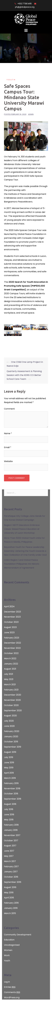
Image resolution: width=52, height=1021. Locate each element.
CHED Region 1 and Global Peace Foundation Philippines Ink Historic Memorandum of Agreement (21, 563)
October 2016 (11, 876)
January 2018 (11, 830)
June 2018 (9, 814)
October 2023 (11, 622)
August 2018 (10, 804)
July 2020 (9, 720)
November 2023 (12, 616)
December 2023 (12, 611)
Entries (9, 987)
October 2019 (11, 741)
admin (31, 114)
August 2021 (10, 668)
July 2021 (8, 674)
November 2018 (12, 788)
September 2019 (12, 746)
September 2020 (13, 710)
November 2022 (12, 648)
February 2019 (11, 783)
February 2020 (11, 731)
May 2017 (8, 856)
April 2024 (9, 606)
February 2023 (11, 637)
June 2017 (9, 850)
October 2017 (11, 840)
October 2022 (11, 653)
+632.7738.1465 (24, 3)
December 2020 (12, 694)
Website (8, 461)
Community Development (17, 934)
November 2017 (12, 835)
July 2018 (8, 809)
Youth (11, 79)
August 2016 (10, 887)
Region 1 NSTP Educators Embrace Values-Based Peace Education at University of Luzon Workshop (22, 529)
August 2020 (10, 715)
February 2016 (11, 902)
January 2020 (11, 736)
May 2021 (8, 679)
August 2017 (10, 845)
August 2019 (10, 752)
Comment (9, 408)
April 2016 (9, 897)
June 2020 (9, 726)
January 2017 (11, 871)
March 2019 (10, 778)
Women (8, 950)
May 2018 (8, 819)
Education (9, 939)
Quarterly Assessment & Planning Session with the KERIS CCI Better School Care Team (24, 375)
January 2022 (11, 663)
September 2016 (12, 882)
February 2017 (11, 866)
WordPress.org (11, 997)
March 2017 (10, 861)
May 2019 (8, 767)
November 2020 (12, 700)
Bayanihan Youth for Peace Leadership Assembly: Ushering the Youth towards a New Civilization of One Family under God (25, 551)
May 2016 (8, 892)
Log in (7, 981)
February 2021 (11, 689)
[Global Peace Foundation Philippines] (26, 19)
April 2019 (9, 772)
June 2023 (9, 632)
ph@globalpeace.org (24, 7)
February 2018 (11, 824)
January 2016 (11, 908)
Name (8, 433)
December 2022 (12, 642)
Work (7, 955)
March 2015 (10, 913)
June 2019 (9, 762)
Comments (12, 992)
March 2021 (10, 684)
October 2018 (11, 793)
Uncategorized (11, 944)
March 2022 (10, 658)
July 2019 (8, 757)
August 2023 (10, 627)
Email (7, 447)
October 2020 (11, 705)
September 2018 (12, 798)
